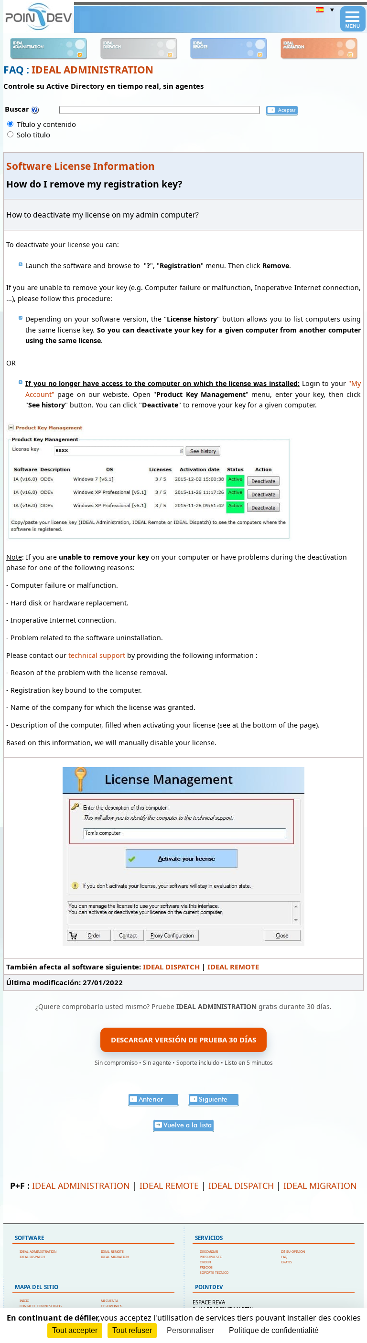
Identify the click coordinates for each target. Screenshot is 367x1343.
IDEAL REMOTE (233, 966)
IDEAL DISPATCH (171, 966)
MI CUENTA (109, 1301)
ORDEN (205, 1262)
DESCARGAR (209, 1251)
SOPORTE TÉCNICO (214, 1272)
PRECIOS (206, 1267)
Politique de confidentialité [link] (274, 1330)
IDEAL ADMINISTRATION (92, 69)
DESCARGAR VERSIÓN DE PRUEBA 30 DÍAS (183, 1039)
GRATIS (286, 1262)
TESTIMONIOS (111, 1306)
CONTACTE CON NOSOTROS (41, 1306)
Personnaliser (190, 1330)
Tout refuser (132, 1330)
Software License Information (80, 166)
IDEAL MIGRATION (320, 1185)
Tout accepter (74, 1330)
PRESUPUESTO (211, 1257)
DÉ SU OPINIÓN (293, 1251)
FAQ (284, 1257)
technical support (96, 655)
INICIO (24, 1301)
